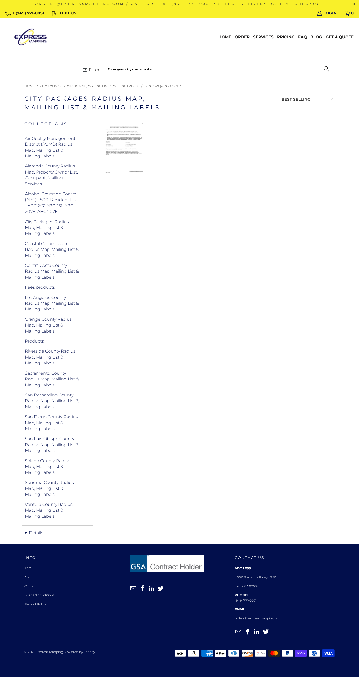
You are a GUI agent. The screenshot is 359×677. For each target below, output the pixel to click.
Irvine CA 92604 (247, 586)
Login (330, 13)
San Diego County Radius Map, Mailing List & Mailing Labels (51, 422)
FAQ (27, 568)
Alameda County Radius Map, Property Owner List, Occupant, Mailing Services (51, 175)
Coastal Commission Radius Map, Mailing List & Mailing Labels (52, 249)
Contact (30, 586)
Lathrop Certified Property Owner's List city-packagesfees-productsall (124, 148)
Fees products (40, 287)
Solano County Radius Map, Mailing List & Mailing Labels (47, 466)
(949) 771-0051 (246, 600)
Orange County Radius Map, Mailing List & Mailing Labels (48, 325)
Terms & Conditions (39, 595)
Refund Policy (35, 604)
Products (34, 341)
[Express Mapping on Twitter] (161, 588)
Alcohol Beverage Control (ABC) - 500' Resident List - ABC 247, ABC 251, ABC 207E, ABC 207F (51, 202)
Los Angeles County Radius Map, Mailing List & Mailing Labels (52, 303)
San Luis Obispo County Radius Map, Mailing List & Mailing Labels (52, 444)
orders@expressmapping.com (258, 618)
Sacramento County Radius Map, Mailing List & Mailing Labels (52, 379)
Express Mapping (49, 652)
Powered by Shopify (79, 652)
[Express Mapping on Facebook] (143, 588)
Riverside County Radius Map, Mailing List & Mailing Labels (50, 357)
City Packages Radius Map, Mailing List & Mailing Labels (47, 227)
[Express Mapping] (30, 37)
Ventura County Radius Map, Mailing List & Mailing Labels (49, 510)
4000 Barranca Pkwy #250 (255, 577)
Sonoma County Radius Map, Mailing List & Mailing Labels (49, 488)
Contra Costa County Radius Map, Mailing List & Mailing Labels (52, 271)
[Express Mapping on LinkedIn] (152, 588)
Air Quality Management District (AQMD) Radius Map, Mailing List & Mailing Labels (50, 147)
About (29, 577)
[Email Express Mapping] (133, 588)
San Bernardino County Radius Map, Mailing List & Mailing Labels (52, 401)
